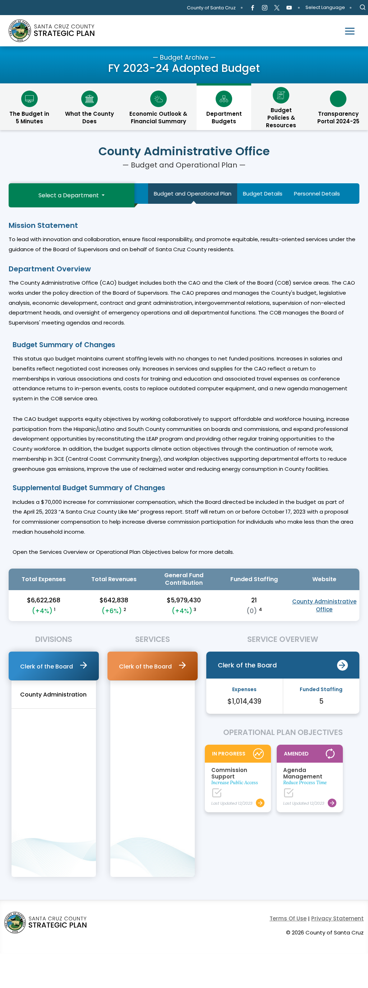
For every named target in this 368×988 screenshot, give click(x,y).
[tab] (54, 666)
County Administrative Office (324, 606)
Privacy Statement (337, 918)
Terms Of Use (288, 918)
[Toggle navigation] (349, 31)
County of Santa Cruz (211, 7)
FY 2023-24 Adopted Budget (184, 68)
